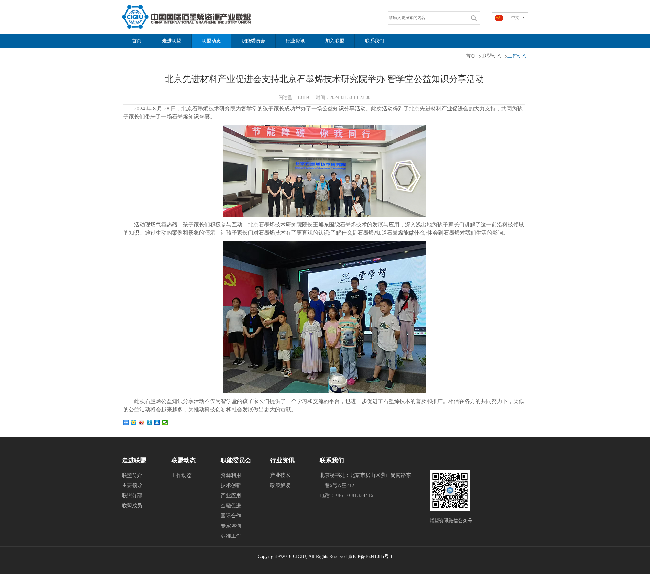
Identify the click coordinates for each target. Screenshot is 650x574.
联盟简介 (132, 475)
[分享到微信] (165, 422)
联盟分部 (132, 495)
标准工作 (231, 536)
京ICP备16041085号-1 (370, 556)
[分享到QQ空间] (134, 422)
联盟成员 (132, 505)
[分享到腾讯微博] (149, 422)
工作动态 (181, 475)
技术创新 (231, 485)
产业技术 (280, 475)
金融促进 (231, 505)
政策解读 (280, 485)
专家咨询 (231, 526)
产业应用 (231, 495)
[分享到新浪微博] (142, 422)
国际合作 (231, 515)
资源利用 (231, 475)
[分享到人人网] (157, 422)
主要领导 (132, 485)
